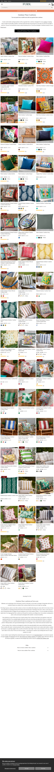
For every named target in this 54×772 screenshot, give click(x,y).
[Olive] (21, 208)
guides (6, 636)
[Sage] (1, 354)
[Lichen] (23, 296)
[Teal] (1, 61)
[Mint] (19, 530)
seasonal (13, 636)
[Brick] (19, 149)
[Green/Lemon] (23, 442)
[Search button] (51, 7)
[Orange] (39, 91)
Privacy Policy (16, 764)
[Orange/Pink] (3, 413)
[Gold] (19, 267)
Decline (43, 768)
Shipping (5, 1)
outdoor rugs (41, 636)
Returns (9, 1)
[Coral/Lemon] (21, 442)
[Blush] (1, 149)
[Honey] (21, 296)
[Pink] (19, 91)
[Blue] (37, 179)
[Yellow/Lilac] (19, 354)
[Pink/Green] (21, 471)
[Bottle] (41, 61)
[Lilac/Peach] (37, 384)
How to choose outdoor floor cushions (26, 647)
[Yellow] (3, 471)
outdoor (45, 21)
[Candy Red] (19, 384)
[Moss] (37, 471)
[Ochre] (37, 91)
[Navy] (19, 208)
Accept (26, 768)
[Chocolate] (19, 296)
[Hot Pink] (1, 91)
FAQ (2, 1)
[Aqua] (37, 61)
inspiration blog (38, 635)
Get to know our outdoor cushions (28, 636)
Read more (3, 27)
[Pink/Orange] (23, 471)
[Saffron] (23, 208)
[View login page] (49, 4)
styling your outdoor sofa (43, 638)
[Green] (19, 61)
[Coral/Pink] (37, 296)
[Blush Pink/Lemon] (19, 442)
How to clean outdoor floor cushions (26, 650)
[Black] (39, 61)
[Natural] (39, 471)
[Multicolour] (1, 208)
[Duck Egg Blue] (21, 384)
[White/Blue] (5, 413)
